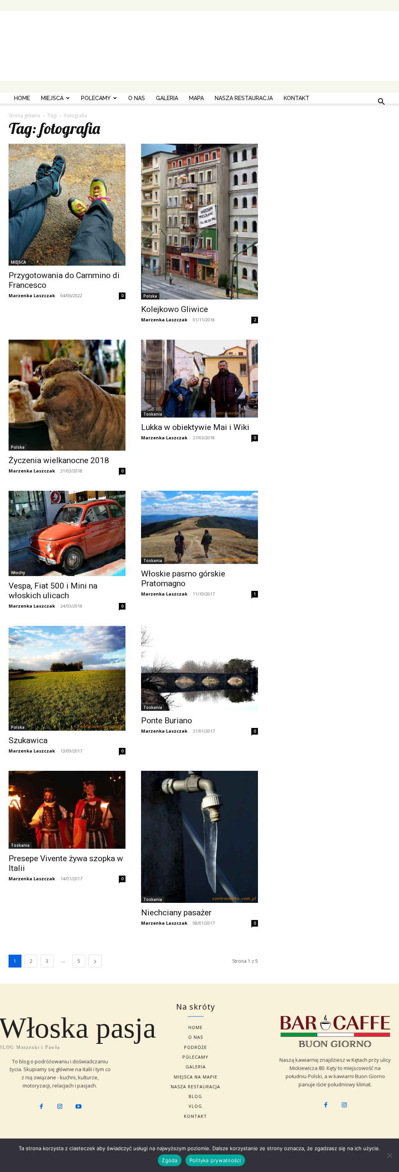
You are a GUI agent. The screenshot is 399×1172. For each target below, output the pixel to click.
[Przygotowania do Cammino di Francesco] (67, 205)
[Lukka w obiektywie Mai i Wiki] (199, 379)
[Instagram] (60, 1107)
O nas (136, 98)
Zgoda (169, 1160)
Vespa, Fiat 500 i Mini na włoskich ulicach (53, 590)
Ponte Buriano (166, 720)
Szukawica (28, 740)
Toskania (152, 414)
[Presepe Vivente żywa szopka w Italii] (67, 810)
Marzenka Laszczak (32, 295)
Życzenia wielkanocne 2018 (59, 460)
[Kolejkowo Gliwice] (199, 222)
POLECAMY (96, 98)
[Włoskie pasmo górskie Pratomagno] (199, 527)
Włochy (18, 572)
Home (22, 98)
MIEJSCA (52, 98)
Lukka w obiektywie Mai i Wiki (195, 427)
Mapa (196, 98)
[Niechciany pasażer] (199, 837)
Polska (150, 296)
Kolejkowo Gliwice (174, 309)
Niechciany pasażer (176, 912)
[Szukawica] (67, 678)
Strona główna (24, 115)
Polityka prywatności (215, 1160)
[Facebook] (41, 1107)
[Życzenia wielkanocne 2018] (67, 395)
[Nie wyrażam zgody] (389, 1155)
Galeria (167, 98)
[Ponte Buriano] (199, 668)
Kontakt (296, 98)
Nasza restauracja (244, 98)
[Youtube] (78, 1107)
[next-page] (95, 961)
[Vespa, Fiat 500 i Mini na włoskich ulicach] (67, 533)
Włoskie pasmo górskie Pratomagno (183, 578)
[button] (381, 102)
